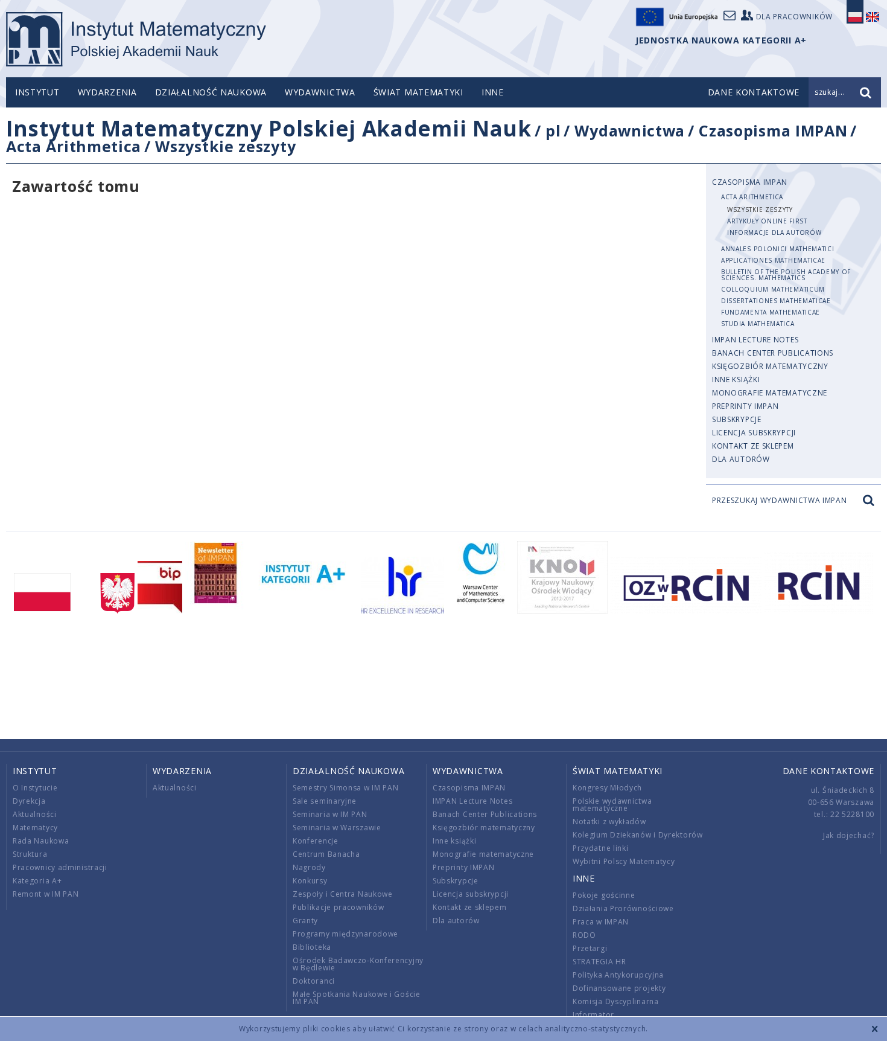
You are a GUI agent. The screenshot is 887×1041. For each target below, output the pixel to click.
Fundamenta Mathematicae (770, 312)
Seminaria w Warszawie (337, 827)
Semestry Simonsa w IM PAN (346, 788)
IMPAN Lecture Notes (755, 340)
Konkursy (310, 881)
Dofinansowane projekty (619, 988)
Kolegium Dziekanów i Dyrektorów (638, 835)
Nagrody (309, 867)
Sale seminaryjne (325, 801)
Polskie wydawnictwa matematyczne (612, 804)
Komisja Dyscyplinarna (616, 1001)
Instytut (37, 92)
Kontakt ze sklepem (753, 446)
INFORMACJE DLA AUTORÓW (774, 232)
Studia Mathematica (758, 323)
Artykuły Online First (767, 221)
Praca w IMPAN (601, 922)
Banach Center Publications (772, 353)
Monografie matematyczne (769, 393)
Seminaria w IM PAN (330, 814)
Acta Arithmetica (73, 146)
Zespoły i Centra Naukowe (343, 894)
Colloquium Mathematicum (773, 289)
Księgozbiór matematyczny (770, 366)
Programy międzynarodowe (345, 934)
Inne (493, 92)
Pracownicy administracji (60, 867)
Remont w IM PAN (46, 894)
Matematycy (35, 827)
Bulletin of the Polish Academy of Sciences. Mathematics (786, 274)
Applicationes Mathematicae (773, 260)
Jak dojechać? (848, 835)
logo (136, 39)
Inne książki (736, 379)
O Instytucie (35, 788)
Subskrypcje (736, 419)
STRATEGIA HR (599, 961)
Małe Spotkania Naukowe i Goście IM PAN (357, 998)
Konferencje (316, 841)
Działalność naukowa (211, 92)
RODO (584, 935)
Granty (305, 920)
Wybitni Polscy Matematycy (624, 861)
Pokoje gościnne (604, 895)
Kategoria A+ (37, 881)
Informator (593, 1015)
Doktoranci (314, 981)
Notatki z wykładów (609, 821)
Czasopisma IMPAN (773, 130)
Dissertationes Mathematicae (776, 300)
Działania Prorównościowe (623, 908)
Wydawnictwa (320, 92)
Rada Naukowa (41, 841)
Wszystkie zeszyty (225, 146)
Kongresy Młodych (607, 788)
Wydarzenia (107, 92)
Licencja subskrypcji (754, 433)
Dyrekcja (29, 801)
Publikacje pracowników (338, 907)
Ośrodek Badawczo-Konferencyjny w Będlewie (358, 964)
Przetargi (590, 948)
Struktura (30, 854)
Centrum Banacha (326, 854)
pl (553, 130)
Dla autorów (741, 459)
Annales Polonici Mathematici (778, 249)
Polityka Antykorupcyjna (618, 975)
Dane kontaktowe (829, 771)
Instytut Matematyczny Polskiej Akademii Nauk (269, 128)
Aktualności (35, 814)
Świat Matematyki (418, 92)
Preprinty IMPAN (745, 406)
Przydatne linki (601, 848)
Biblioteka (312, 947)
